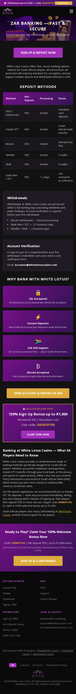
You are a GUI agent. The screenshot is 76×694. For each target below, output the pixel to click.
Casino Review (48, 599)
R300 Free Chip (11, 635)
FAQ (42, 587)
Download (9, 599)
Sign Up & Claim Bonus (38, 561)
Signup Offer (10, 604)
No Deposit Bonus (13, 624)
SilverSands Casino (43, 654)
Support (44, 593)
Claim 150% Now (38, 434)
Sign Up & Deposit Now (38, 53)
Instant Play (9, 587)
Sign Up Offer (10, 618)
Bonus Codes (10, 629)
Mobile (7, 593)
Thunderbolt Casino (48, 650)
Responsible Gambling (52, 618)
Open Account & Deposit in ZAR (38, 393)
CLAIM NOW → (63, 3)
